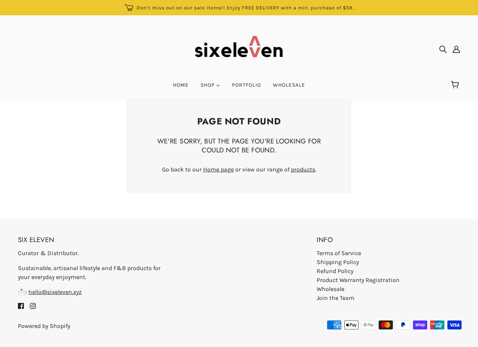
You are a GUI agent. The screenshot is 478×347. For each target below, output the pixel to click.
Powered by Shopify (44, 325)
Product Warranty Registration (358, 280)
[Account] (456, 48)
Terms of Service (339, 253)
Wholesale (330, 288)
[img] (443, 48)
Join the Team (335, 297)
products (303, 169)
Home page (218, 169)
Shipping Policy (338, 262)
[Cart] (456, 85)
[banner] (239, 48)
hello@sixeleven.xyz (55, 291)
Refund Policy (335, 271)
